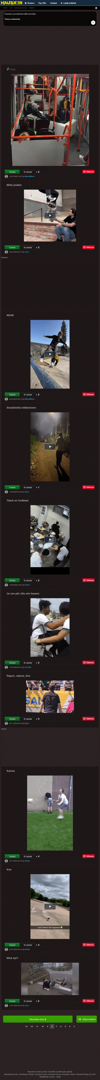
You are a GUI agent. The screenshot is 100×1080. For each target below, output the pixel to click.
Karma (11, 770)
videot (32, 8)
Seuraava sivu (36, 1019)
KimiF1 (27, 585)
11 (37, 1026)
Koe (9, 869)
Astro (27, 252)
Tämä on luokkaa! (18, 500)
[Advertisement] (50, 46)
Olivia (27, 492)
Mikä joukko (14, 185)
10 (43, 1026)
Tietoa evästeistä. (12, 19)
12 (32, 1026)
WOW (10, 315)
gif (11, 8)
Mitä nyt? (12, 958)
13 (26, 1026)
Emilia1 (27, 861)
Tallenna (90, 171)
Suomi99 (28, 667)
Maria (27, 723)
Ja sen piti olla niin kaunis (23, 593)
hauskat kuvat (20, 8)
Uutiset (53, 3)
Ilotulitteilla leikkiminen (21, 407)
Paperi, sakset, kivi (18, 675)
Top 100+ (42, 3)
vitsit (5, 8)
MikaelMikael (29, 176)
